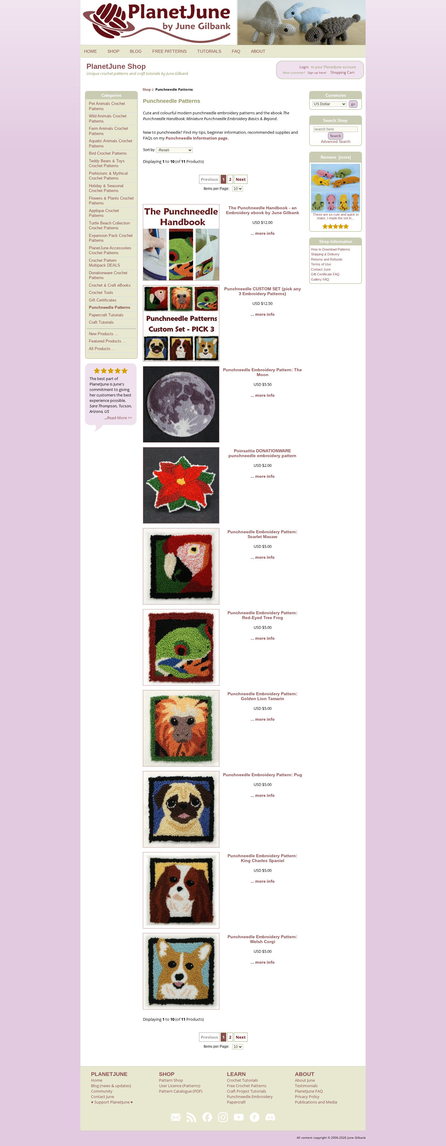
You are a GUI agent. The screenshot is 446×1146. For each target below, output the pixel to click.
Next (241, 179)
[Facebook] (207, 1117)
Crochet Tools (101, 292)
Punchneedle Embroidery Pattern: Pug (262, 774)
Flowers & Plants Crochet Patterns (111, 201)
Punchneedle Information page (197, 138)
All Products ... (102, 348)
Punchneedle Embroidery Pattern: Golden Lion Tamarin (262, 696)
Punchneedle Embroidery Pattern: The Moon (262, 372)
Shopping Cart (342, 72)
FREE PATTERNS (169, 51)
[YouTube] (239, 1117)
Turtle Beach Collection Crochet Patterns (109, 226)
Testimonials (306, 1085)
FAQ (236, 51)
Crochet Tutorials (242, 1080)
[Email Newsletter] (176, 1117)
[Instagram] (223, 1117)
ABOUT (258, 51)
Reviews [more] (336, 157)
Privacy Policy (307, 1096)
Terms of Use (321, 264)
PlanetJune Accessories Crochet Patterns (110, 250)
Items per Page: (217, 189)
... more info (263, 233)
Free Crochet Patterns (246, 1085)
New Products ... (103, 334)
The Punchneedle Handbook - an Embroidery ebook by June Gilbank (262, 210)
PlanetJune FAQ (309, 1091)
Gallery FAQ (320, 279)
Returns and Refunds (327, 259)
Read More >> (119, 417)
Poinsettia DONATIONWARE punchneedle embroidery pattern (262, 453)
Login (304, 66)
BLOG (136, 51)
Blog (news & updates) (111, 1085)
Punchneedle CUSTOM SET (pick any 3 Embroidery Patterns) (262, 291)
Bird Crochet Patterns (108, 153)
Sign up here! (317, 73)
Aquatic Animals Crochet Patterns (110, 143)
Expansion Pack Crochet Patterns (111, 238)
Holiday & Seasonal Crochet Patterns (106, 188)
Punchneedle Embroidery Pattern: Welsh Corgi (262, 939)
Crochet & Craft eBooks (110, 285)
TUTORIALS (209, 51)
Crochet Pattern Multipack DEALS (104, 263)
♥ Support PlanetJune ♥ (112, 1102)
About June (305, 1080)
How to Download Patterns (330, 249)
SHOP (113, 51)
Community (102, 1091)
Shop (147, 89)
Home (96, 1080)
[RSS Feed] (191, 1117)
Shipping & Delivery (325, 254)
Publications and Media (316, 1102)
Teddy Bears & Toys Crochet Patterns (107, 163)
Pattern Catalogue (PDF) (180, 1091)
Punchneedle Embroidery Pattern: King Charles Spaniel (262, 858)
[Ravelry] (254, 1117)
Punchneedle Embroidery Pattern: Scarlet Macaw (262, 534)
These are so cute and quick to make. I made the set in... (336, 216)
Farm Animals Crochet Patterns (108, 131)
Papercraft (236, 1102)
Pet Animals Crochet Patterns (107, 106)
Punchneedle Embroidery (250, 1096)
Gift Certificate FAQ (325, 274)
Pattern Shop (171, 1080)
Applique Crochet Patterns (104, 213)
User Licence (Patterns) (179, 1085)
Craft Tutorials (101, 322)
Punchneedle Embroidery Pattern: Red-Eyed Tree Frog (262, 615)
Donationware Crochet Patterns (108, 275)
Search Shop (335, 120)
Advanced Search (335, 142)
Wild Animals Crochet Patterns (108, 118)
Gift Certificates (103, 300)
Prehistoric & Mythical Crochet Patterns (108, 176)
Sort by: (149, 150)
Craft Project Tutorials (246, 1091)
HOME (90, 51)
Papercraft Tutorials (106, 315)
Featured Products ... (107, 341)
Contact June (321, 269)
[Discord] (270, 1117)
